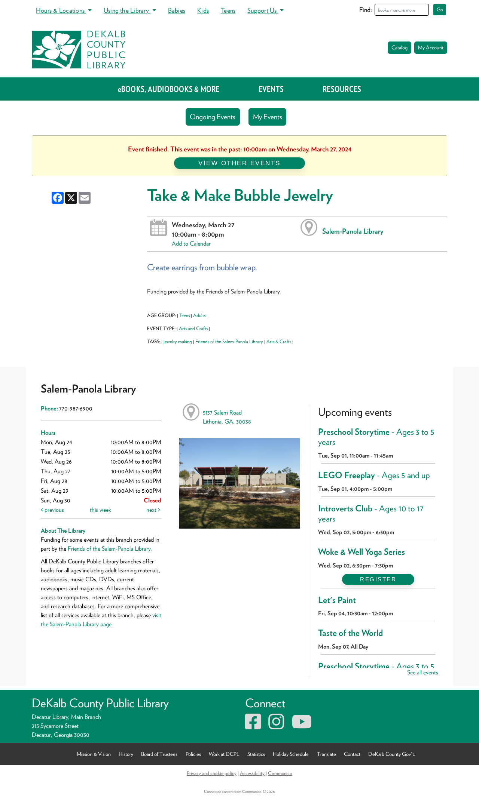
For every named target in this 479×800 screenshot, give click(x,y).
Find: (365, 9)
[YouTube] (302, 726)
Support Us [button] (262, 10)
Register (378, 579)
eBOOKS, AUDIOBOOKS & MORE (169, 89)
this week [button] (100, 509)
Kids (203, 10)
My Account (430, 47)
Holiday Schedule (291, 754)
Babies (176, 10)
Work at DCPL (224, 754)
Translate (326, 754)
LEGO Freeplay (375, 475)
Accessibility (252, 773)
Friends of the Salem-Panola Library (229, 341)
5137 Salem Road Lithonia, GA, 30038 (227, 417)
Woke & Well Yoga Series (361, 552)
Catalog (399, 47)
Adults (199, 315)
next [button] (152, 509)
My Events (267, 117)
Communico (280, 773)
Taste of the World (351, 633)
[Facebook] (253, 726)
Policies (193, 754)
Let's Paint (339, 600)
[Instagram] (276, 726)
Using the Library (127, 10)
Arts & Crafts (278, 341)
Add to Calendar (191, 243)
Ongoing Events (212, 117)
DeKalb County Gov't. (391, 754)
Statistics (256, 754)
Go (440, 9)
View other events (239, 163)
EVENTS (271, 89)
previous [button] (53, 509)
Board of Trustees (159, 754)
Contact (352, 754)
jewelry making (178, 341)
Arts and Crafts (193, 328)
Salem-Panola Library (353, 231)
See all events (422, 672)
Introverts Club (371, 513)
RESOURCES (342, 89)
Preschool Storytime (376, 437)
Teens (228, 10)
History (126, 754)
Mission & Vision (94, 754)
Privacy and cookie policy (212, 773)
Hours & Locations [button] (61, 10)
